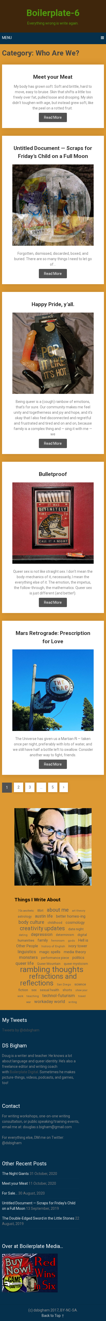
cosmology (75, 922)
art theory (78, 910)
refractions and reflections (48, 979)
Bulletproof (53, 474)
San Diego (64, 984)
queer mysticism (76, 964)
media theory (75, 952)
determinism (65, 935)
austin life (44, 916)
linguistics (26, 951)
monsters (28, 957)
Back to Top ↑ (53, 1316)
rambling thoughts (51, 969)
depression (41, 934)
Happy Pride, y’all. (53, 304)
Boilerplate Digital (24, 1072)
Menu (7, 38)
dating (23, 935)
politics (78, 957)
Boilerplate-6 (53, 13)
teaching (32, 996)
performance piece (55, 958)
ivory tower (77, 946)
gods (71, 940)
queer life (24, 963)
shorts (67, 990)
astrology (25, 916)
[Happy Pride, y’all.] (53, 354)
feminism (58, 940)
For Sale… (9, 1193)
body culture (31, 922)
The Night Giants (15, 1174)
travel (82, 996)
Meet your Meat (53, 77)
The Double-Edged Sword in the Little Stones (38, 1218)
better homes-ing (70, 916)
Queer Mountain (48, 964)
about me (58, 910)
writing (72, 1002)
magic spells (49, 952)
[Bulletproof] (53, 524)
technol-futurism (58, 995)
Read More (53, 117)
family (43, 940)
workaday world (49, 1001)
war (28, 1002)
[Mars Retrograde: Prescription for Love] (53, 691)
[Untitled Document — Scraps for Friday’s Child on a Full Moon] (53, 206)
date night (76, 929)
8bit (40, 910)
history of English (53, 946)
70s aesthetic (26, 910)
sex (34, 990)
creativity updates (42, 928)
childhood (55, 923)
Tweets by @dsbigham (20, 1030)
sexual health (49, 990)
